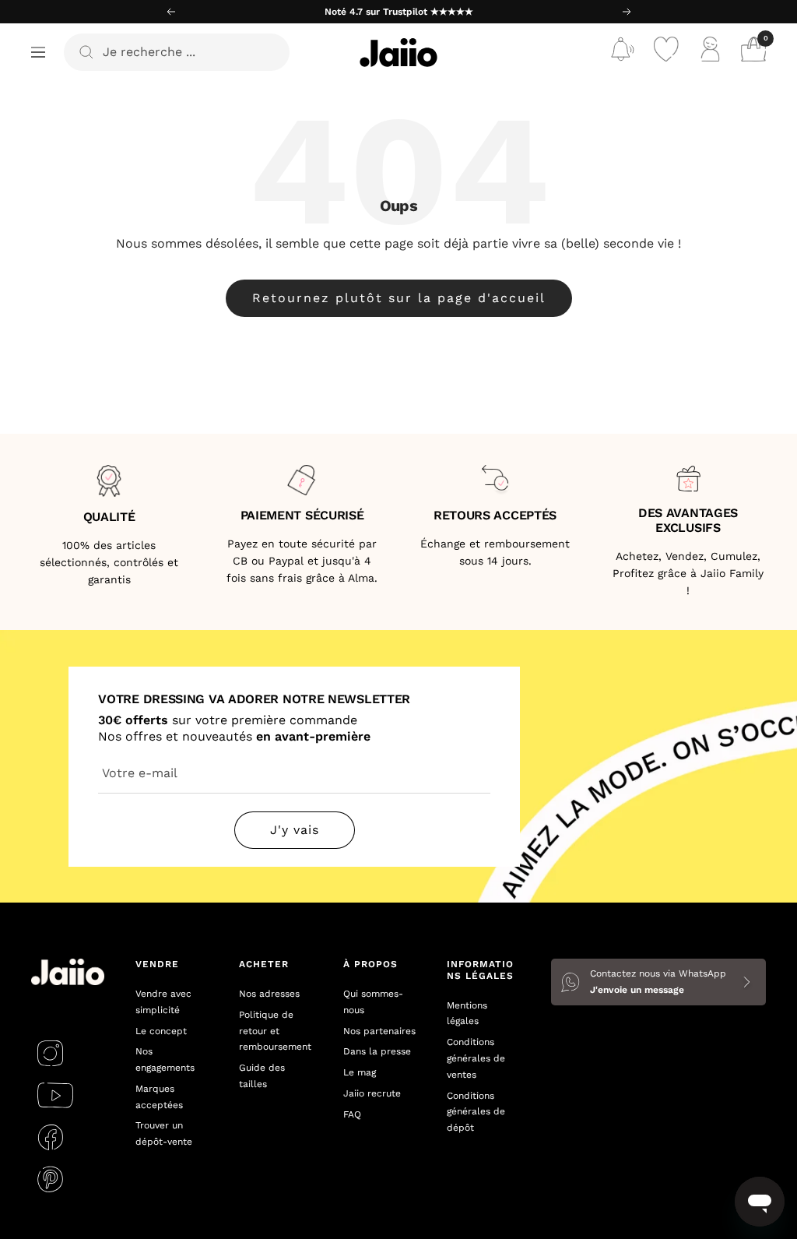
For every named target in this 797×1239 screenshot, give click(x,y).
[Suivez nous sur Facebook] (50, 1137)
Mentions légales (467, 1013)
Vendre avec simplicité (163, 1001)
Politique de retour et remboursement (275, 1031)
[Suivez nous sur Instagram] (50, 1052)
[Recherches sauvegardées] (622, 53)
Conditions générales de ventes (476, 1058)
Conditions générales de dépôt (476, 1112)
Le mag (359, 1072)
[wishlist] (666, 53)
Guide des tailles (262, 1075)
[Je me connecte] (709, 53)
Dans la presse (377, 1051)
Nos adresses (269, 993)
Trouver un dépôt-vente (163, 1133)
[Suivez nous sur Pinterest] (50, 1179)
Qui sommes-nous (373, 1001)
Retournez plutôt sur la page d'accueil (399, 297)
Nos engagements (165, 1059)
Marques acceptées (159, 1097)
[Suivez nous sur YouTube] (55, 1094)
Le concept (161, 1031)
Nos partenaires (379, 1031)
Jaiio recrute (372, 1093)
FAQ (352, 1114)
